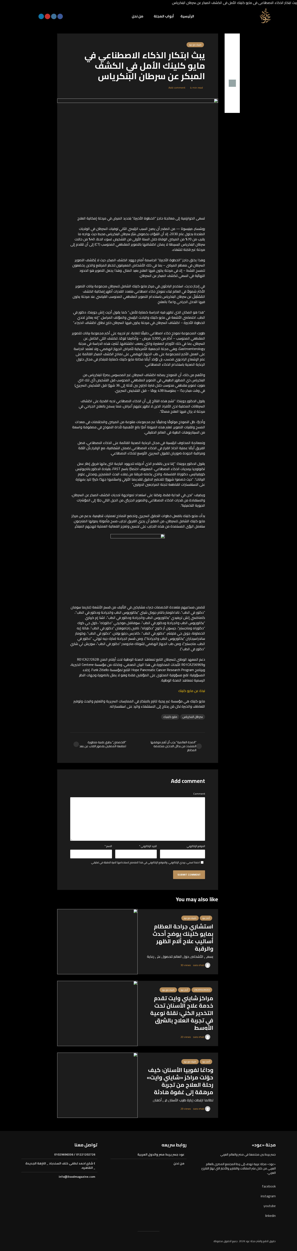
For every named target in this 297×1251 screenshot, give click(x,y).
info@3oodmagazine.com (77, 1176)
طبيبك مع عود (195, 45)
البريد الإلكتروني (148, 846)
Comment (199, 793)
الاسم (108, 846)
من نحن (137, 16)
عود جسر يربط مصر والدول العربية (160, 1154)
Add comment (177, 87)
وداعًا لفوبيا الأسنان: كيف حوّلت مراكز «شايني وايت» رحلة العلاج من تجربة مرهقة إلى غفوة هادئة (180, 1081)
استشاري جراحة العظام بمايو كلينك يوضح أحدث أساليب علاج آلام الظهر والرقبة (183, 937)
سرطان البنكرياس (192, 717)
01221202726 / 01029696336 (74, 1154)
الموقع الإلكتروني (196, 846)
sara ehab (199, 965)
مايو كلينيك (170, 717)
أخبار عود (206, 918)
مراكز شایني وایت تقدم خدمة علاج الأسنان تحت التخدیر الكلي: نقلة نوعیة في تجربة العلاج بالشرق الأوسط (181, 1013)
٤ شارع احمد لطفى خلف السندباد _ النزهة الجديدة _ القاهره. (60, 1166)
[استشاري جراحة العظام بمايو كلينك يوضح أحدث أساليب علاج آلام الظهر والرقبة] (97, 941)
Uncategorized (202, 990)
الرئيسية (187, 16)
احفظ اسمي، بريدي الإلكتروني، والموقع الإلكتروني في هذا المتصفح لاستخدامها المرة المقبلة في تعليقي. (145, 862)
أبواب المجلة (164, 16)
